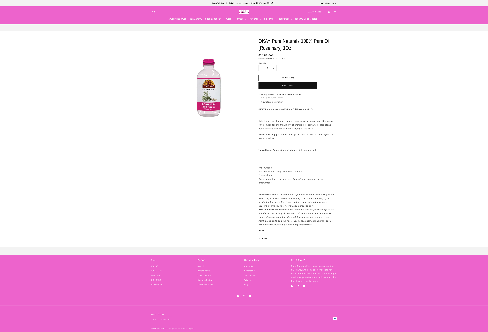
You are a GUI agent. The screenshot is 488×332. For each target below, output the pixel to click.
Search (200, 266)
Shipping (262, 58)
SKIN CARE (156, 280)
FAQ (246, 284)
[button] (153, 12)
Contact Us (249, 271)
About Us (248, 266)
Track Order (250, 275)
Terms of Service (205, 284)
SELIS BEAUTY (163, 329)
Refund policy (204, 271)
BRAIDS (154, 266)
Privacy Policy (204, 275)
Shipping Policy (204, 280)
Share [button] (264, 238)
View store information (272, 102)
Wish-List (248, 280)
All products (156, 284)
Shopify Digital (188, 329)
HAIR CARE (156, 275)
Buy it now (287, 85)
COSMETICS (156, 271)
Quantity (262, 63)
